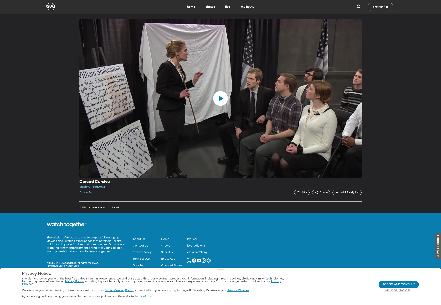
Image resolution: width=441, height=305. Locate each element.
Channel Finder (171, 265)
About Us (139, 239)
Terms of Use (141, 259)
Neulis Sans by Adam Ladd (65, 266)
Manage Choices (398, 290)
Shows (165, 245)
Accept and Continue (398, 284)
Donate (138, 265)
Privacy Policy (142, 252)
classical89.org (197, 252)
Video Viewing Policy (119, 290)
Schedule (167, 252)
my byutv (247, 6)
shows (210, 6)
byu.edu (192, 239)
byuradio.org (196, 245)
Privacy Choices (238, 290)
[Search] (359, 7)
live (227, 6)
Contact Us (140, 245)
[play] (220, 98)
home (191, 6)
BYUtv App (168, 259)
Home (165, 239)
